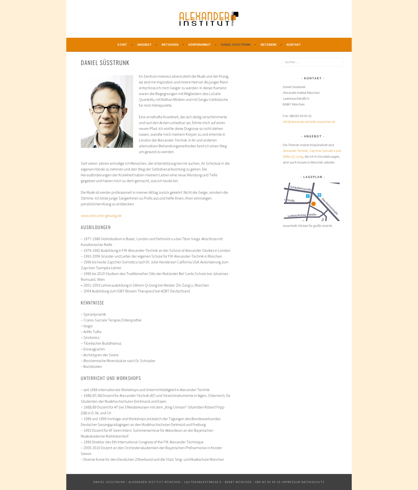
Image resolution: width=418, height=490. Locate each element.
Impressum (291, 482)
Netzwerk (268, 44)
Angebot (144, 44)
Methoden (170, 44)
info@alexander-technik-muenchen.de (309, 121)
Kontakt (293, 44)
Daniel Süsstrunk (236, 44)
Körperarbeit (199, 44)
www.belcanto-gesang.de (101, 215)
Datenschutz (313, 482)
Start (122, 44)
